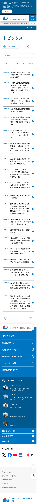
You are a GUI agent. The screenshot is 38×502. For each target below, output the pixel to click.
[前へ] (31, 23)
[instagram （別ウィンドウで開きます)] (27, 455)
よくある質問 (7, 436)
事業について (8, 342)
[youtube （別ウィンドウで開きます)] (15, 454)
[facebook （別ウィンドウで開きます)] (10, 455)
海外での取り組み (10, 349)
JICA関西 (29, 28)
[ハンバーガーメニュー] (32, 17)
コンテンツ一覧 (8, 431)
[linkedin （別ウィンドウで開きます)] (21, 455)
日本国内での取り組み (12, 356)
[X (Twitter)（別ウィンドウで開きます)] (4, 455)
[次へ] (34, 23)
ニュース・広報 (9, 363)
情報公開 (5, 483)
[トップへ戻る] (33, 467)
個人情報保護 (7, 479)
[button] (10, 46)
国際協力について (10, 369)
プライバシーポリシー (10, 476)
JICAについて (8, 335)
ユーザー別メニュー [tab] (14, 380)
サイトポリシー (7, 472)
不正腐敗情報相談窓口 (10, 487)
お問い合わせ (7, 441)
